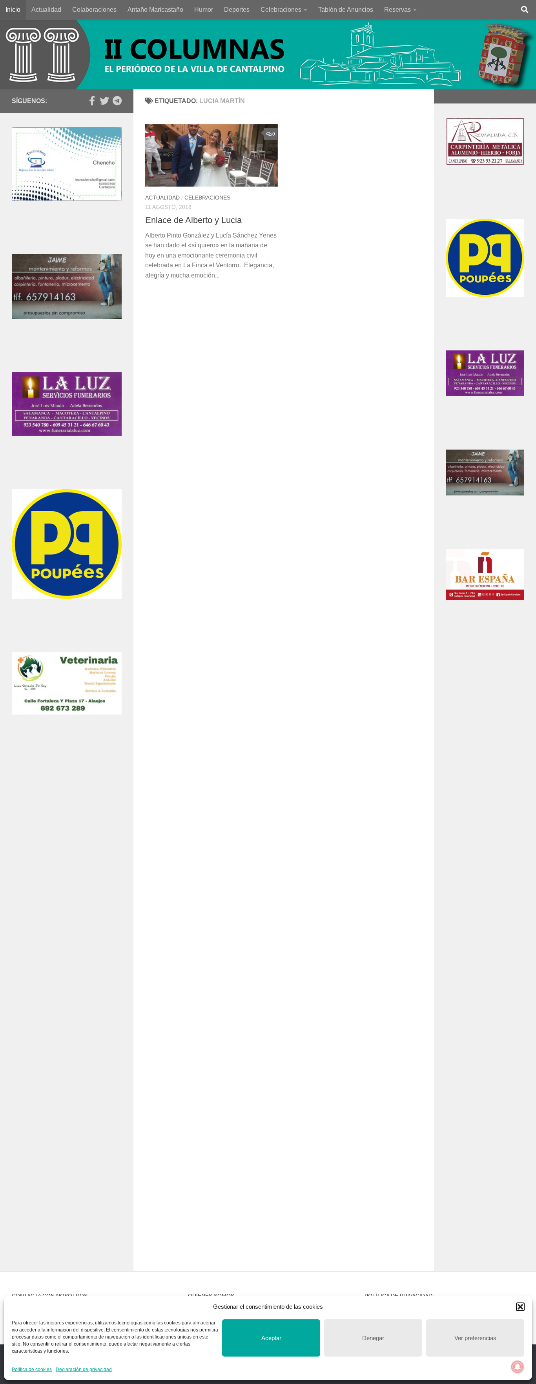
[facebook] (92, 100)
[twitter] (104, 100)
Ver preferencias (475, 1338)
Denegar (373, 1338)
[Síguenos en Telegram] (117, 100)
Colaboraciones (94, 9)
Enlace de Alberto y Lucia (193, 220)
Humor (203, 9)
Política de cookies (32, 1369)
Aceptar (271, 1338)
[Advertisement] (67, 883)
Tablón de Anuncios (345, 9)
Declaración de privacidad (84, 1369)
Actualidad (46, 9)
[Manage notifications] (517, 1366)
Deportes (237, 9)
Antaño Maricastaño (155, 9)
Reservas (397, 9)
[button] (520, 1307)
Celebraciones (281, 9)
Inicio (12, 9)
